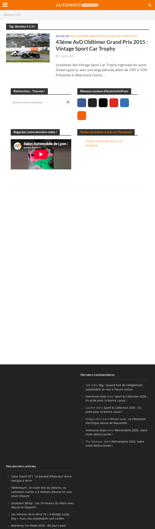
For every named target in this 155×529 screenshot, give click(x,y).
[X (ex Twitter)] (92, 102)
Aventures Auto (96, 396)
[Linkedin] (124, 102)
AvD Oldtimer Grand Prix (87, 36)
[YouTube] (113, 102)
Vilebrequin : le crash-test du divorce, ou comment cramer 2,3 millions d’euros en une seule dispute (41, 492)
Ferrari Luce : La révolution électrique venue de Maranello (116, 421)
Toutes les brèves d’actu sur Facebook (106, 132)
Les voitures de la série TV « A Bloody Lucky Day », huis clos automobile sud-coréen (40, 516)
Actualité (62, 36)
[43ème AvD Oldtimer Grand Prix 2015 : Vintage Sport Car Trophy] (28, 47)
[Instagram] (103, 102)
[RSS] (81, 115)
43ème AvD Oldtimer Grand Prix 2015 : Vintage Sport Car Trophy (102, 45)
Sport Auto (129, 36)
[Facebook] (81, 102)
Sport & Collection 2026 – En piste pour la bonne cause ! (117, 398)
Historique (112, 36)
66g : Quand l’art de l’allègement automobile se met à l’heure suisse (114, 387)
